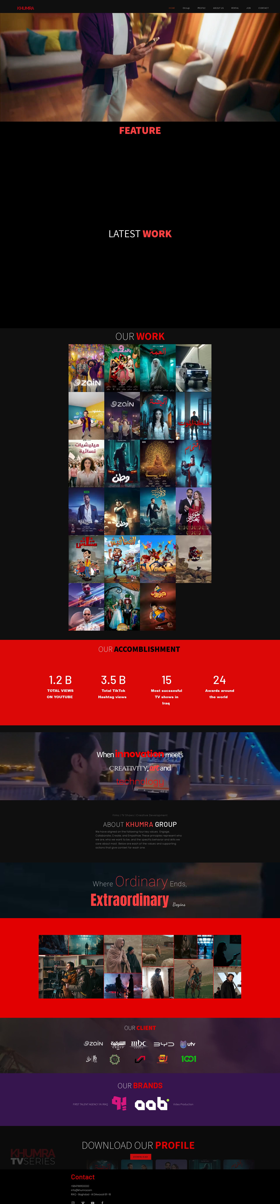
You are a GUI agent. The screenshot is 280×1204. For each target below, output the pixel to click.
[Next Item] (236, 967)
